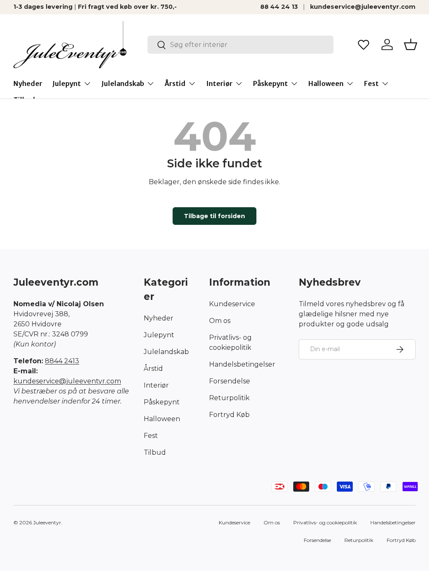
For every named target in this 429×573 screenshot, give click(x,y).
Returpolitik (229, 398)
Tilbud (155, 452)
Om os (219, 321)
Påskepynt (162, 402)
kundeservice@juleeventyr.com (363, 6)
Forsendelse (229, 381)
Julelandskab (166, 352)
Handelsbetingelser (242, 364)
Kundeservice (232, 304)
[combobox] (240, 45)
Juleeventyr (47, 522)
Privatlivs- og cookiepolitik (325, 522)
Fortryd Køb (229, 415)
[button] (410, 44)
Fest (151, 436)
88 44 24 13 (279, 6)
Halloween (162, 419)
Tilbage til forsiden (214, 216)
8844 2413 (62, 361)
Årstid (153, 368)
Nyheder (27, 83)
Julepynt (159, 335)
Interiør (156, 385)
